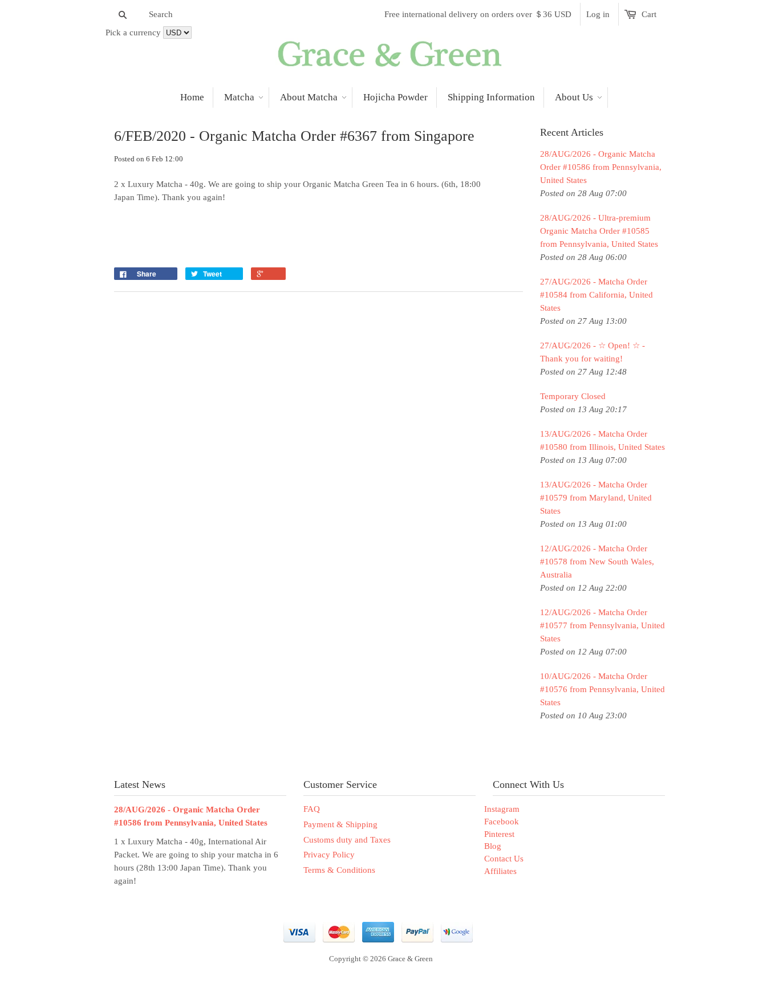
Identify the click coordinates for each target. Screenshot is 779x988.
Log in (598, 14)
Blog (492, 846)
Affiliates (500, 871)
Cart (649, 14)
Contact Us (504, 858)
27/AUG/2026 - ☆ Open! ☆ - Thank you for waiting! (592, 352)
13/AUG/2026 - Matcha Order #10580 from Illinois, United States (602, 440)
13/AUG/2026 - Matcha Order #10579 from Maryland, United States (596, 497)
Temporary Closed (573, 396)
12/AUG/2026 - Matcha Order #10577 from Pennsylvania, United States (602, 625)
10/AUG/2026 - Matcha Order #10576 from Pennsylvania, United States (602, 689)
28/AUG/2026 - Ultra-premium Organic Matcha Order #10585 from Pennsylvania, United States (599, 231)
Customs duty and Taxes (347, 839)
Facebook (501, 821)
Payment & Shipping (340, 824)
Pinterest (499, 834)
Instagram (502, 809)
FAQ (311, 809)
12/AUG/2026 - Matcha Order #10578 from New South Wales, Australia (597, 561)
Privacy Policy (329, 854)
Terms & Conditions (339, 870)
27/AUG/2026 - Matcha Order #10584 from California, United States (596, 294)
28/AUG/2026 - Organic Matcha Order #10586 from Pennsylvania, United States (601, 167)
